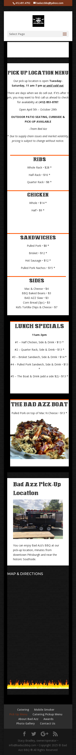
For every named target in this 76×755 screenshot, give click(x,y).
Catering (23, 709)
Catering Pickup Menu (47, 714)
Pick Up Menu (18, 714)
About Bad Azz (28, 719)
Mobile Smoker (44, 709)
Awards (48, 719)
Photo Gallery (25, 723)
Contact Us (47, 723)
